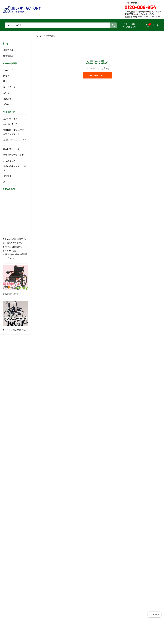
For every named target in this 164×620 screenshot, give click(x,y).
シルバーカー (9, 70)
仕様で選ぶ (8, 50)
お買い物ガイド (10, 118)
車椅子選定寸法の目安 (13, 155)
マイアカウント (129, 26)
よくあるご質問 (10, 160)
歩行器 (6, 93)
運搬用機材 (8, 98)
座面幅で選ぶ (49, 36)
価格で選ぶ (8, 55)
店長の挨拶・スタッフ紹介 (14, 168)
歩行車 (6, 75)
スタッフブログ (10, 181)
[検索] (113, 25)
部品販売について (11, 149)
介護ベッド (8, 104)
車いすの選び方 (10, 124)
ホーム (38, 36)
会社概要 (7, 176)
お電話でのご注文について (14, 141)
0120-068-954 (140, 7)
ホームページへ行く (97, 75)
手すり (6, 81)
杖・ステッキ (9, 87)
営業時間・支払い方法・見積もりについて (14, 132)
